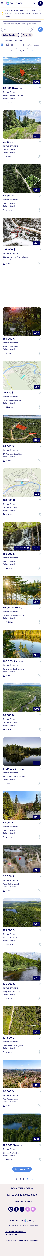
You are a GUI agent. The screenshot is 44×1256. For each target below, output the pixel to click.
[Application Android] (33, 1209)
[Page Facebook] (16, 1209)
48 (38, 548)
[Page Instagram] (10, 1209)
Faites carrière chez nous (22, 1195)
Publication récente (31, 45)
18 (38, 243)
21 (38, 1031)
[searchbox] (20, 23)
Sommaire (12, 44)
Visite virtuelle (20, 548)
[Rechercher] (34, 3)
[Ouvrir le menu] (2, 3)
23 (38, 136)
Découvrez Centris (22, 1188)
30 (38, 601)
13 (38, 333)
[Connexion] (40, 3)
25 (38, 655)
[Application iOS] (27, 1209)
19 (38, 82)
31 (38, 978)
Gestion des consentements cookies (22, 1240)
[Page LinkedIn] (22, 1209)
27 (38, 1139)
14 (38, 816)
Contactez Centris (22, 1201)
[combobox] (22, 23)
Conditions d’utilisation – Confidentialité (15, 1232)
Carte (7, 44)
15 (38, 709)
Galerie (2, 44)
